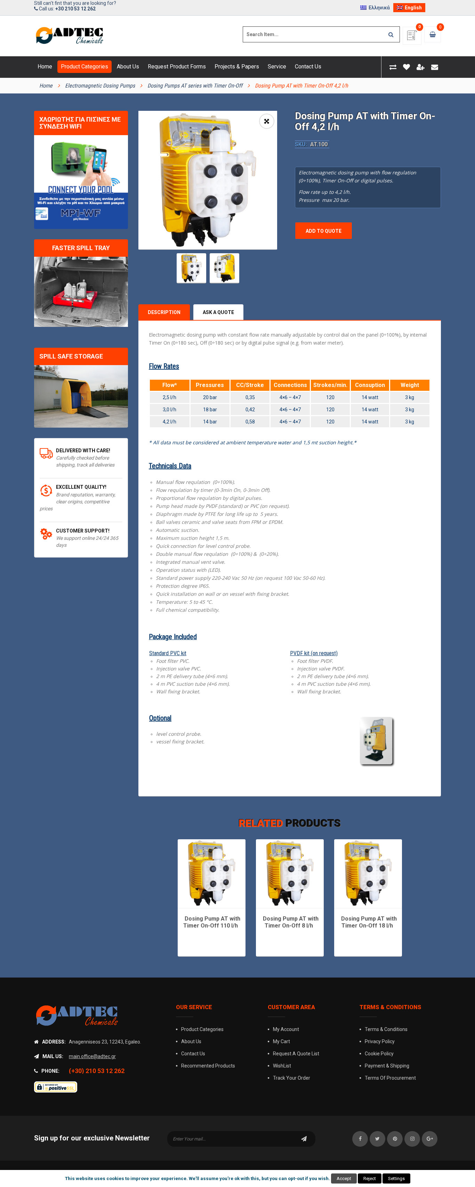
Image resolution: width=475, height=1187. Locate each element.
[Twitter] (377, 1139)
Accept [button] (344, 1178)
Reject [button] (369, 1178)
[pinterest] (395, 1139)
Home (46, 85)
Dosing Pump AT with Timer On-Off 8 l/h (291, 922)
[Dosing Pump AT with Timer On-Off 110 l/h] (211, 873)
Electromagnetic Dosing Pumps (100, 85)
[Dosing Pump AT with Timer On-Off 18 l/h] (368, 873)
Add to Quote (323, 231)
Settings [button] (396, 1178)
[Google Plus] (429, 1139)
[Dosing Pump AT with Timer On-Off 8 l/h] (290, 873)
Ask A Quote (218, 312)
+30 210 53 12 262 (75, 8)
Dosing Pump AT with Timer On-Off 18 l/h (369, 922)
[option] (207, 180)
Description (164, 312)
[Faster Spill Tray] (81, 292)
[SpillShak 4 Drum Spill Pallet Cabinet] (81, 396)
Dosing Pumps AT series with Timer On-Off (194, 85)
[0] (412, 37)
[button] (267, 121)
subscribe (303, 1139)
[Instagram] (412, 1139)
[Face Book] (360, 1139)
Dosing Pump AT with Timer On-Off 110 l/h (211, 922)
